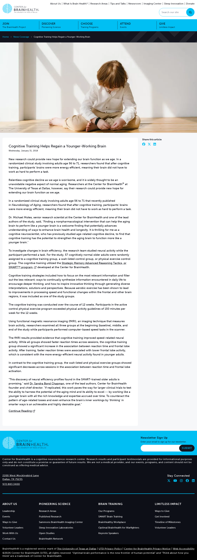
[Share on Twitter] (149, 144)
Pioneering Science (54, 504)
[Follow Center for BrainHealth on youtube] (175, 480)
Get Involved (162, 516)
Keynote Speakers (108, 533)
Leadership (8, 511)
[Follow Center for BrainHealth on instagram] (181, 480)
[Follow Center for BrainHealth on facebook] (187, 480)
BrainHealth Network (51, 538)
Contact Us (8, 538)
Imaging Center (152, 3)
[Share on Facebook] (143, 144)
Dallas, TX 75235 (12, 479)
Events (6, 516)
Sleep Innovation (173, 3)
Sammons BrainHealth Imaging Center (61, 522)
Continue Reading (20, 411)
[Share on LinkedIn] (154, 144)
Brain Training (110, 504)
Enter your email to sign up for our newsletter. (164, 441)
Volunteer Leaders (12, 527)
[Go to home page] (25, 443)
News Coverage (21, 37)
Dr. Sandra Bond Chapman (47, 383)
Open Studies (46, 533)
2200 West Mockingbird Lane (20, 475)
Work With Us (10, 533)
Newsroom (134, 3)
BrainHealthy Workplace (112, 522)
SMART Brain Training (110, 516)
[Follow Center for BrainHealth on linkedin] (193, 480)
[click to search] (190, 12)
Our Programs (106, 511)
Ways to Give (9, 522)
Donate (190, 3)
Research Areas (99, 3)
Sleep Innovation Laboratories (56, 527)
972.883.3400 (11, 484)
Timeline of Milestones (168, 522)
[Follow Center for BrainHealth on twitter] (168, 480)
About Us (55, 3)
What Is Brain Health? (75, 3)
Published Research (50, 516)
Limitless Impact (168, 504)
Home (5, 37)
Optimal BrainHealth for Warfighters (118, 527)
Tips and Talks (118, 3)
